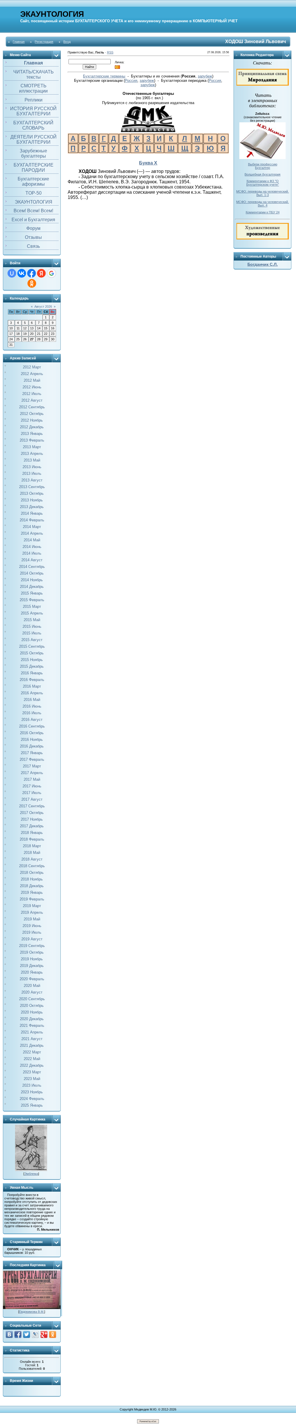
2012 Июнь (32, 387)
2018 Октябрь (32, 872)
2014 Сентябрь (32, 566)
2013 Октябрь (32, 493)
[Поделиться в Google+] (43, 1334)
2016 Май (32, 699)
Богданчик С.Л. (262, 264)
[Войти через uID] (12, 273)
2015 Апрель (32, 613)
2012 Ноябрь (32, 420)
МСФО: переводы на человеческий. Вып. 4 (262, 203)
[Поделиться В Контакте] (9, 1334)
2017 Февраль (32, 759)
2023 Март (32, 1072)
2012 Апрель (32, 374)
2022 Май (32, 1059)
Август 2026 (43, 306)
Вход (67, 41)
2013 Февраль (32, 440)
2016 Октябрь (32, 733)
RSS (110, 52)
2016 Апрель (32, 693)
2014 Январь (32, 513)
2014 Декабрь (32, 586)
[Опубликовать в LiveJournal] (35, 1334)
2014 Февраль (32, 520)
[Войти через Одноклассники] (31, 283)
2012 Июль (31, 394)
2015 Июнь (32, 626)
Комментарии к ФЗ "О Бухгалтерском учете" (262, 182)
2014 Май (32, 540)
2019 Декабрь (32, 965)
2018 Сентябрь (32, 866)
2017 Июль (31, 793)
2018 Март (32, 846)
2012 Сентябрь (32, 407)
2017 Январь (32, 753)
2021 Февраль (32, 1025)
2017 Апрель (32, 773)
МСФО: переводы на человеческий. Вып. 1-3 (262, 193)
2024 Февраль (32, 1098)
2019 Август (31, 939)
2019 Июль (31, 932)
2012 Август (31, 400)
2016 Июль (31, 713)
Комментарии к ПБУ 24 (263, 212)
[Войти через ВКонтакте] (21, 273)
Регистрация (44, 41)
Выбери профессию (262, 164)
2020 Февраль (32, 979)
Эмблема (31, 1173)
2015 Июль (31, 633)
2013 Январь (32, 433)
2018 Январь (32, 832)
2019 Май (32, 919)
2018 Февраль (32, 839)
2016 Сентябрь (32, 726)
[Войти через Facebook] (31, 273)
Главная (19, 41)
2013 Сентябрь (32, 487)
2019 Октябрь (32, 952)
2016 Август (31, 719)
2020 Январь (32, 972)
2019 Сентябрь (32, 946)
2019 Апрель (32, 912)
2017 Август (31, 799)
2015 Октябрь (32, 653)
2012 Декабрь (32, 427)
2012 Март (32, 367)
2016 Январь (32, 673)
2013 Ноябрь (32, 500)
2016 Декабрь (32, 746)
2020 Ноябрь (32, 1012)
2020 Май (32, 985)
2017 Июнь (32, 786)
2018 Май (32, 852)
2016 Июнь (32, 706)
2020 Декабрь (32, 1019)
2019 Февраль (32, 899)
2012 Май (32, 380)
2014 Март (32, 527)
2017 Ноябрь (32, 819)
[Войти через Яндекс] (41, 273)
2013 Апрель (32, 453)
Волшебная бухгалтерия (262, 174)
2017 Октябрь (32, 813)
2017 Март (32, 766)
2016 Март (32, 686)
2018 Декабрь (32, 886)
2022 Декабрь (32, 1065)
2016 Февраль (32, 679)
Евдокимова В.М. (31, 1311)
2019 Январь (32, 892)
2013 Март (32, 447)
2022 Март (32, 1052)
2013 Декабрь (32, 507)
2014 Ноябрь (32, 580)
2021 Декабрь (32, 1045)
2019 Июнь (32, 926)
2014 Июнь (32, 546)
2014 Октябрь (32, 573)
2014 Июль (31, 553)
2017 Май (32, 779)
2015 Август (31, 640)
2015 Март (32, 606)
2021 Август (31, 1039)
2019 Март (32, 906)
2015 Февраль (32, 600)
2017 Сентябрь (32, 806)
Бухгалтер (262, 167)
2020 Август (31, 992)
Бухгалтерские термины (104, 76)
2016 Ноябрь (32, 739)
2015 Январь (32, 593)
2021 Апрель (32, 1032)
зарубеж (205, 76)
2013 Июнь (32, 467)
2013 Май (32, 460)
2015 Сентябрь (32, 646)
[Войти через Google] (51, 273)
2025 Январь (32, 1105)
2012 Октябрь (32, 413)
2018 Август (31, 859)
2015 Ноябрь (32, 660)
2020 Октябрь (32, 1005)
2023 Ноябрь (32, 1092)
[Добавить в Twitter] (26, 1334)
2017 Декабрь (32, 826)
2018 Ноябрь (32, 879)
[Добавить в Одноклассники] (52, 1334)
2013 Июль (31, 473)
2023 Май (32, 1079)
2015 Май (32, 620)
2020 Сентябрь (32, 999)
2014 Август (31, 560)
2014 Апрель (32, 533)
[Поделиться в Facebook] (17, 1334)
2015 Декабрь (32, 666)
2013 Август (31, 480)
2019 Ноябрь (32, 959)
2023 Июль (31, 1085)
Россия (131, 80)
